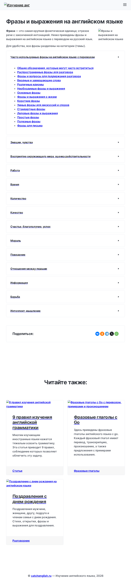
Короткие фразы (28, 101)
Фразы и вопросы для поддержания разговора (49, 76)
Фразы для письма (29, 125)
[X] (112, 334)
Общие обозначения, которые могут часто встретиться (55, 68)
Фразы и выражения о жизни (37, 96)
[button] (65, 57)
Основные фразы (28, 92)
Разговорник (21, 540)
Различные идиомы (30, 84)
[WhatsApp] (116, 334)
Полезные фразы (28, 121)
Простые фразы (28, 117)
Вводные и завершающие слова (39, 80)
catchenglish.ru (41, 575)
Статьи (17, 470)
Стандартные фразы (31, 109)
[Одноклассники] (102, 334)
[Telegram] (107, 334)
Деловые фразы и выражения (37, 113)
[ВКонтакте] (97, 334)
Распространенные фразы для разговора (45, 72)
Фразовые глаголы (86, 470)
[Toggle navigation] (125, 5)
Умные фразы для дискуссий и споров (43, 105)
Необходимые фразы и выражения (41, 88)
